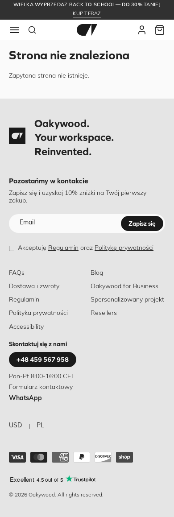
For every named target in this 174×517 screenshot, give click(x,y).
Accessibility (26, 327)
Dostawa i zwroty (34, 286)
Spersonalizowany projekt (127, 300)
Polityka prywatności (38, 313)
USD (15, 425)
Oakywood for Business (124, 286)
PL (40, 425)
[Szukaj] (32, 30)
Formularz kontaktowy (41, 387)
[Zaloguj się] (142, 30)
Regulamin (63, 248)
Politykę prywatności (124, 248)
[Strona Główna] (87, 30)
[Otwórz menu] (14, 30)
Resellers (104, 313)
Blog (97, 273)
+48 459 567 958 (43, 359)
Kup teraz (87, 14)
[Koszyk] (159, 30)
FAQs (17, 273)
